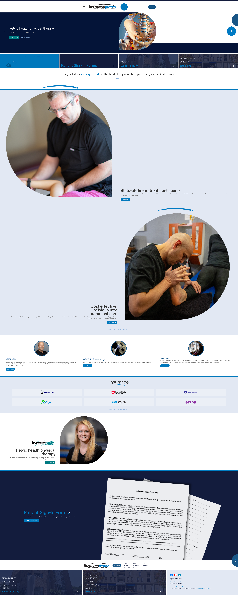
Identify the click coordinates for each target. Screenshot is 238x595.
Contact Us (152, 7)
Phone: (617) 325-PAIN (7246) (8, 581)
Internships (135, 567)
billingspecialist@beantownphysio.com (178, 586)
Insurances (135, 563)
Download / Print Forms (31, 520)
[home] (102, 7)
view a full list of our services (117, 329)
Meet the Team (127, 567)
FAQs (144, 563)
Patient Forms (146, 565)
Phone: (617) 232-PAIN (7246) (91, 580)
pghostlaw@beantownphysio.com (177, 581)
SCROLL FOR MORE (25, 37)
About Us (132, 7)
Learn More (13, 37)
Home (124, 7)
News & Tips (136, 565)
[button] (84, 7)
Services (140, 7)
